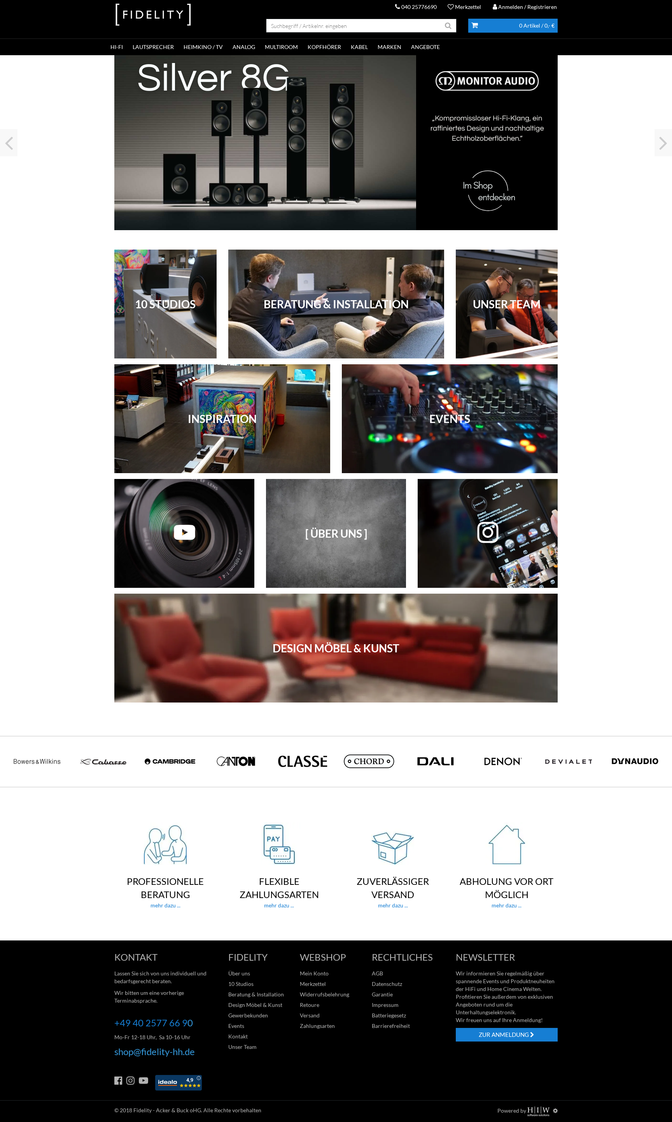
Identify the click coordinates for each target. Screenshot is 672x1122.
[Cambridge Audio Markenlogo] (170, 761)
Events (236, 1025)
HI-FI (116, 47)
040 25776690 (418, 6)
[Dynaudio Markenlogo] (635, 761)
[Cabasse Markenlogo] (103, 761)
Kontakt (238, 1036)
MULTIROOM (281, 47)
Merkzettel (467, 6)
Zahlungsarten (317, 1025)
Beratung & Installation (256, 994)
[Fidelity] (153, 15)
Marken (389, 47)
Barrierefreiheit (391, 1025)
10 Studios (241, 983)
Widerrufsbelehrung (324, 994)
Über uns (239, 973)
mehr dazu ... (165, 892)
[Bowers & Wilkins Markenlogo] (37, 761)
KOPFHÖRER (324, 47)
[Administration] (555, 1110)
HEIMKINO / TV (203, 47)
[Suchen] (448, 26)
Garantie (382, 994)
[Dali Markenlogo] (435, 761)
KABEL (359, 47)
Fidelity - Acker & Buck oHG (167, 1110)
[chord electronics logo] (369, 761)
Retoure (309, 1004)
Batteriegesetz (389, 1015)
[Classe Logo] (303, 761)
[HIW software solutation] (539, 1110)
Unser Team (242, 1046)
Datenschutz (387, 983)
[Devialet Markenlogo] (568, 761)
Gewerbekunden (248, 1015)
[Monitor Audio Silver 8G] (336, 142)
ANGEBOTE (425, 47)
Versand (310, 1015)
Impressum (385, 1004)
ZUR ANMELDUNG (504, 1034)
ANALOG (244, 47)
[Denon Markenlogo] (502, 761)
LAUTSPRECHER (153, 47)
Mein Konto (314, 973)
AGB (377, 973)
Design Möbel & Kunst (255, 1004)
